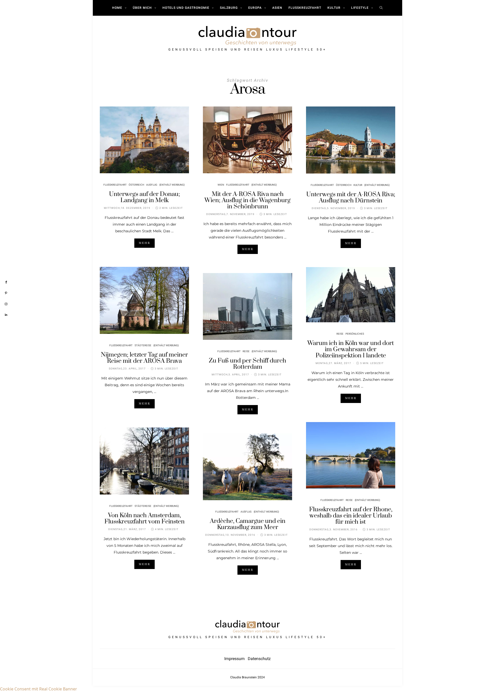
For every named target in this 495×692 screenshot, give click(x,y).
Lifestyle (360, 7)
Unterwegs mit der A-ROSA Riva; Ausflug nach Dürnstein (350, 197)
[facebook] (6, 282)
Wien (221, 185)
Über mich (142, 7)
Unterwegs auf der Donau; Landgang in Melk (144, 197)
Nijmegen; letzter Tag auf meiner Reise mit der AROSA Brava (144, 358)
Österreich (136, 185)
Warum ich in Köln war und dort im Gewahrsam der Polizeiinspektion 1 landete (350, 349)
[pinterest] (6, 293)
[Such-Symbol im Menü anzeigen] (381, 7)
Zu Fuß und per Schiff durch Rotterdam (247, 364)
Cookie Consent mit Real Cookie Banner (38, 689)
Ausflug (151, 185)
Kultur (334, 7)
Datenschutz (259, 658)
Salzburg (229, 7)
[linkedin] (6, 315)
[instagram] (6, 304)
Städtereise (143, 345)
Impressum (236, 658)
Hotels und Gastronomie (185, 7)
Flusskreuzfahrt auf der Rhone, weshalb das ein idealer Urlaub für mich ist (350, 516)
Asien (277, 7)
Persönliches (354, 334)
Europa (255, 7)
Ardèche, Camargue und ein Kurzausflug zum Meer (247, 524)
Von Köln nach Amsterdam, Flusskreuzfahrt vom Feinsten (144, 518)
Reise (246, 351)
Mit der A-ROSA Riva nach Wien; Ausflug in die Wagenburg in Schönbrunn (247, 200)
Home (117, 7)
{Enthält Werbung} (172, 185)
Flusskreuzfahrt (304, 7)
